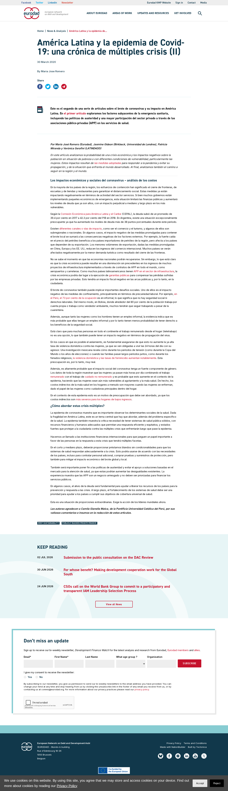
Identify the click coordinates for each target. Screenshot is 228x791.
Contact (192, 2)
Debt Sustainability (48, 523)
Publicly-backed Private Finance (79, 523)
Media (203, 2)
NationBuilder (178, 747)
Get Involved (182, 13)
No (41, 677)
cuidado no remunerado (98, 376)
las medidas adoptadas (107, 163)
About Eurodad (97, 13)
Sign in (179, 2)
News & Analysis (56, 31)
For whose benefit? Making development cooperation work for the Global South (120, 572)
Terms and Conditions (195, 743)
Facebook (26, 2)
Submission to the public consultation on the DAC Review (108, 557)
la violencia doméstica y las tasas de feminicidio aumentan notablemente (114, 358)
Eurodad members (178, 650)
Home (40, 31)
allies (197, 650)
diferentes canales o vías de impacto (80, 228)
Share (40, 80)
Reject (216, 783)
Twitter (39, 2)
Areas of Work (122, 13)
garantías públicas (119, 275)
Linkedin (52, 2)
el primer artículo (75, 113)
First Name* (61, 656)
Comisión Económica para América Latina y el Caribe (91, 213)
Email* (27, 656)
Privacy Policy (174, 743)
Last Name (91, 656)
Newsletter (67, 2)
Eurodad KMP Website (159, 2)
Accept (200, 783)
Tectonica (201, 747)
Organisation (154, 656)
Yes (30, 677)
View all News (114, 604)
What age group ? (126, 656)
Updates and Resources (153, 13)
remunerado (57, 376)
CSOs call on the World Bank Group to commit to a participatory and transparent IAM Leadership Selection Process (117, 588)
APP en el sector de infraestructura (154, 271)
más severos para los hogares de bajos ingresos (104, 399)
